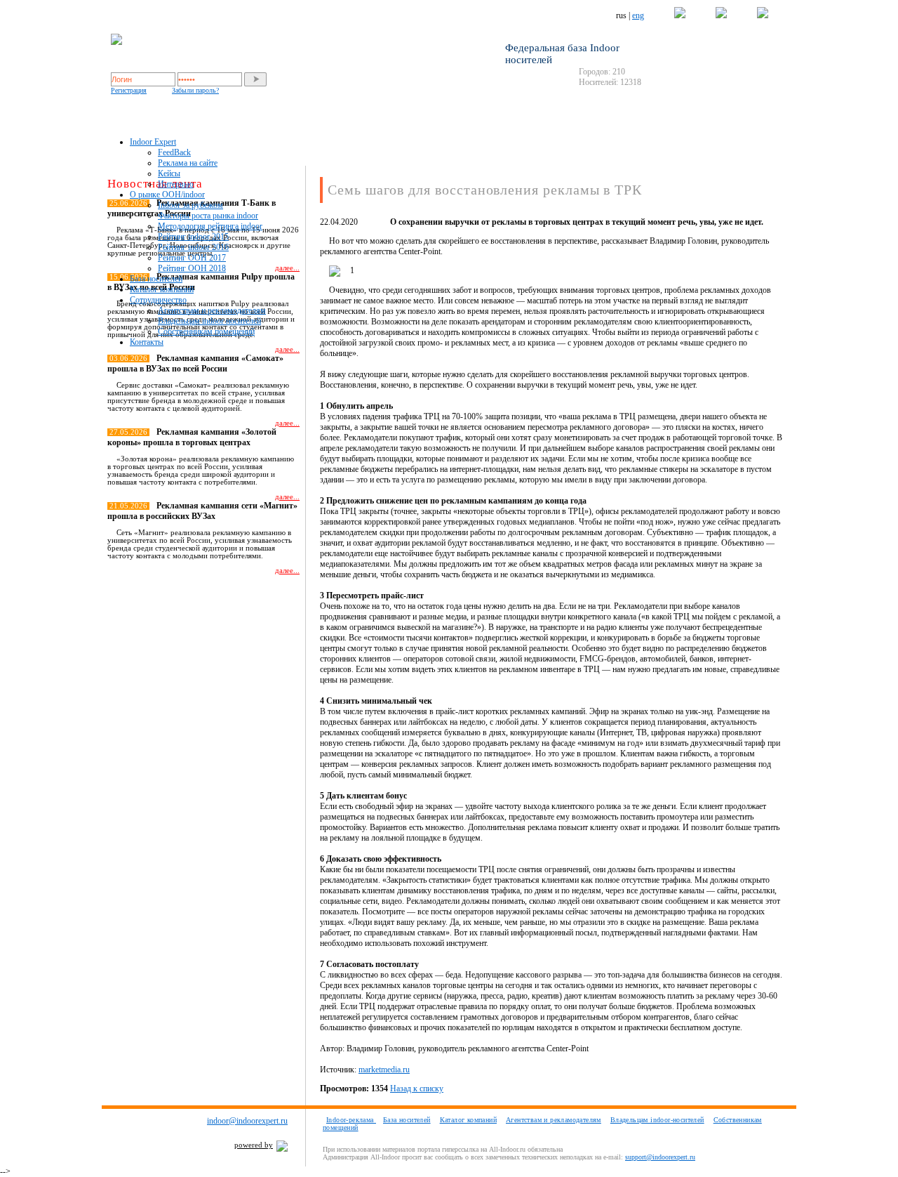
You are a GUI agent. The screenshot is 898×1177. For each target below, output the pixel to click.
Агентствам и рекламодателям (212, 310)
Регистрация (129, 90)
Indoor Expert (153, 142)
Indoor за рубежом (190, 205)
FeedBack (174, 152)
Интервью (176, 184)
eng (638, 15)
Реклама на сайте (187, 163)
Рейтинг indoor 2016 (193, 247)
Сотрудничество (158, 300)
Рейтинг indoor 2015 (193, 237)
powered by (253, 1145)
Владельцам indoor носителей (209, 321)
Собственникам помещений (206, 331)
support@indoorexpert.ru (660, 1157)
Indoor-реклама (351, 1120)
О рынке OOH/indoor (167, 194)
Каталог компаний (162, 289)
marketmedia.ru (384, 1069)
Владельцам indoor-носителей (657, 1120)
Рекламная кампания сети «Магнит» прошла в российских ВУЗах (202, 511)
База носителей (156, 279)
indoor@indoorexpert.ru (247, 1121)
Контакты (146, 342)
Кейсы (169, 173)
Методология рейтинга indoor (210, 226)
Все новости (272, 595)
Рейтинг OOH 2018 (192, 268)
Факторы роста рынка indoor (208, 216)
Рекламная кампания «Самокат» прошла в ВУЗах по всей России (195, 363)
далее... (287, 349)
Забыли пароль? (195, 90)
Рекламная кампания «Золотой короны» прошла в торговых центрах (191, 437)
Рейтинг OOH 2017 (192, 258)
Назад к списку (416, 1088)
